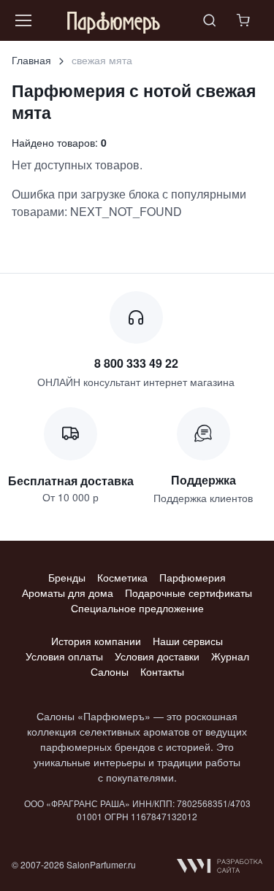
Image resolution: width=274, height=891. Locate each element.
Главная (31, 60)
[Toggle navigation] (23, 20)
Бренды (66, 577)
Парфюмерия (192, 577)
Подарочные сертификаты (188, 592)
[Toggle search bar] (209, 20)
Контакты (162, 671)
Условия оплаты (64, 656)
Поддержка (203, 479)
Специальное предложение (137, 608)
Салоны (110, 671)
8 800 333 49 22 (136, 363)
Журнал (230, 656)
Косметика (122, 577)
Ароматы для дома (67, 592)
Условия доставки (157, 656)
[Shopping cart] (244, 20)
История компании (96, 640)
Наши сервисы (188, 640)
